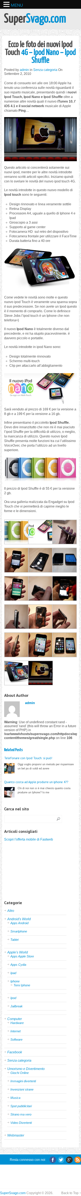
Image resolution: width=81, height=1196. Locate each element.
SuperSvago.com (13, 1193)
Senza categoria (45, 70)
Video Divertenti (21, 1122)
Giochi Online (19, 1073)
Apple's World (17, 952)
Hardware (17, 1023)
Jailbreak (16, 1006)
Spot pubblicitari (21, 1106)
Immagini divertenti (23, 1081)
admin (24, 70)
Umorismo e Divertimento (26, 1069)
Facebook (14, 1052)
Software (16, 1039)
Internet (15, 1031)
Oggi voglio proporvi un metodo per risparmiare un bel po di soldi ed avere (39, 763)
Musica (15, 1097)
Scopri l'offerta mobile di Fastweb (28, 839)
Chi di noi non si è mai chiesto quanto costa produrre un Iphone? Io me (37, 787)
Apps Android (19, 923)
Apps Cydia (18, 964)
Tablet (14, 939)
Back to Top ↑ (71, 1193)
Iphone (15, 981)
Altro (10, 910)
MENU (17, 5)
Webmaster (15, 1135)
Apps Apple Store (22, 956)
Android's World (19, 919)
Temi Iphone (22, 985)
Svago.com (35, 19)
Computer (14, 1019)
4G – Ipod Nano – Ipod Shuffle (40, 52)
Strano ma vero (20, 1114)
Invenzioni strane (21, 1089)
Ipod (13, 998)
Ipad (13, 973)
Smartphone (18, 931)
